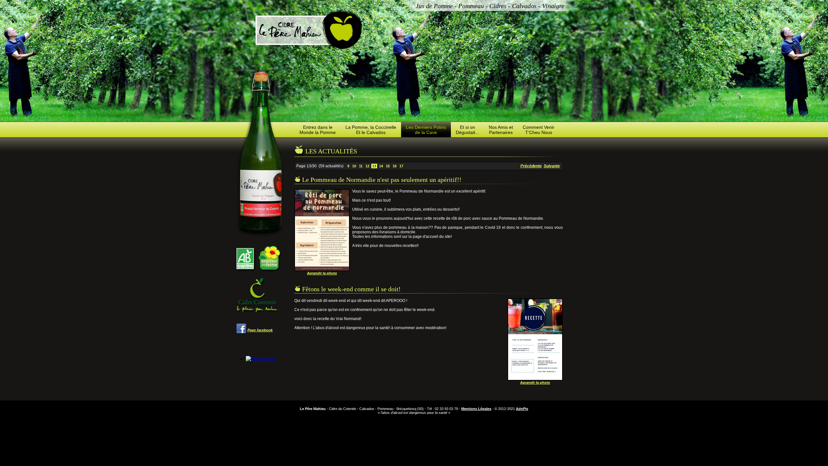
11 (361, 166)
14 (381, 166)
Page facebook (260, 330)
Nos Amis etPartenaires (501, 130)
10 (354, 166)
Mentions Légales (476, 409)
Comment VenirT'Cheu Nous (538, 130)
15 (388, 166)
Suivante (552, 166)
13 (374, 166)
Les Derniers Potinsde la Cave (426, 130)
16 (395, 166)
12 (367, 166)
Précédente (531, 166)
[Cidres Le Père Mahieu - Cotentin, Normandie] (309, 29)
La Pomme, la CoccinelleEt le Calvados (370, 130)
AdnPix (522, 409)
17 (401, 166)
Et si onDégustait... (467, 130)
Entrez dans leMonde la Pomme (318, 130)
